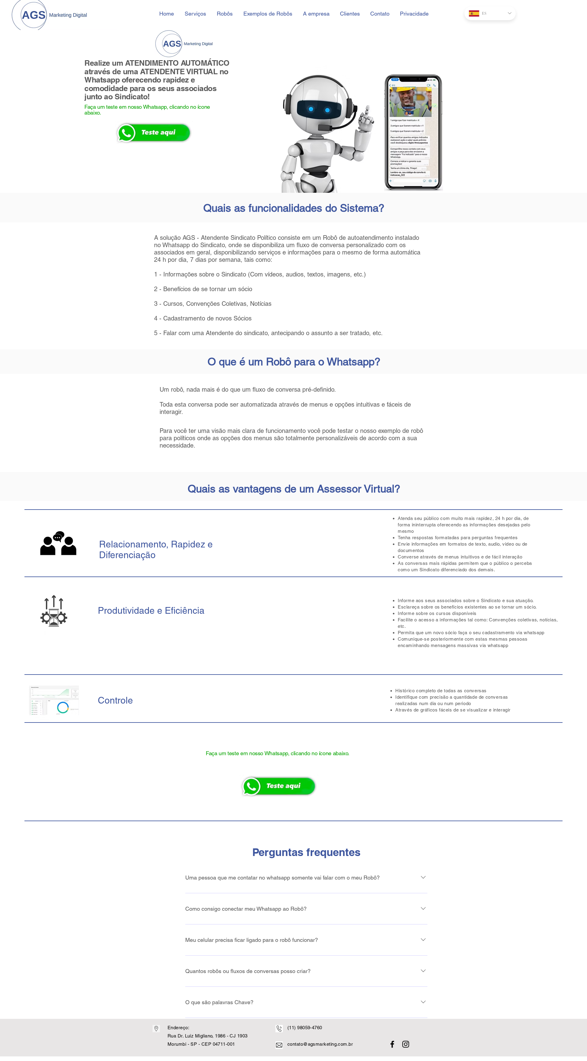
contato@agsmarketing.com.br (320, 1044)
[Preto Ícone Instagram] (405, 1044)
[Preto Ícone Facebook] (392, 1044)
